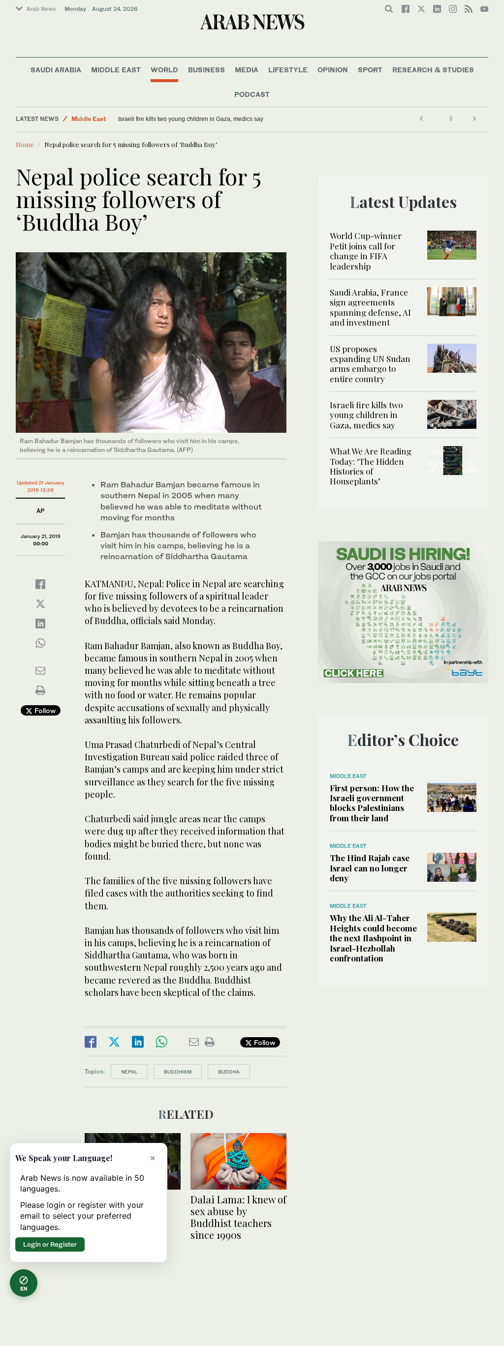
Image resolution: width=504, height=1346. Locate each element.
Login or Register (50, 1244)
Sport (370, 69)
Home (25, 144)
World (164, 69)
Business (206, 69)
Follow (44, 710)
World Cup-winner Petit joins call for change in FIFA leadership (366, 250)
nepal (129, 1072)
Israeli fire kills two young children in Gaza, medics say (190, 119)
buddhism (177, 1072)
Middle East (116, 69)
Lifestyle (288, 69)
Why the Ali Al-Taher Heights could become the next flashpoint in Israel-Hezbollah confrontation (373, 937)
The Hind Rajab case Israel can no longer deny (370, 867)
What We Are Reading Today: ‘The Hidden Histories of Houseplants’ (370, 466)
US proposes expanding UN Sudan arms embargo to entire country (370, 363)
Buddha (229, 1072)
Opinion (332, 69)
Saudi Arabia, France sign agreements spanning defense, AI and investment (370, 307)
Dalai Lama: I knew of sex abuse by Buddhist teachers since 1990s (238, 1217)
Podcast (252, 94)
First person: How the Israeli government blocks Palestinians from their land (372, 802)
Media (246, 69)
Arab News (41, 8)
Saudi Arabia (56, 69)
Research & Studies (433, 69)
